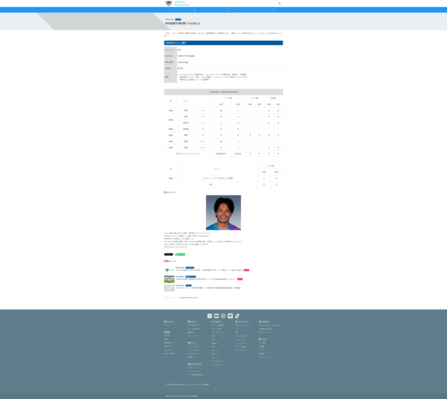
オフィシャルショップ (194, 371)
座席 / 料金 (191, 332)
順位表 (166, 339)
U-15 (213, 339)
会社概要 (261, 346)
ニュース (174, 297)
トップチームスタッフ (194, 350)
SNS (236, 332)
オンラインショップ (193, 367)
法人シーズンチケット (265, 332)
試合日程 (166, 335)
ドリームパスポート (193, 336)
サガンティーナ (239, 339)
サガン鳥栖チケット (193, 325)
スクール (214, 357)
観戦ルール (167, 346)
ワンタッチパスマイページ (243, 343)
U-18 (213, 336)
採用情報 (261, 353)
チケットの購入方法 (193, 329)
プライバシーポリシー (193, 384)
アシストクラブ (239, 350)
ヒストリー (262, 350)
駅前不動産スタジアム (170, 343)
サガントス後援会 (240, 346)
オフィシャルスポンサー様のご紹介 (269, 325)
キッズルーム (168, 350)
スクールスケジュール (218, 361)
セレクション (215, 350)
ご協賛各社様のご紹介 (265, 329)
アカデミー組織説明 (217, 325)
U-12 (213, 346)
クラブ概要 (262, 343)
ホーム (166, 297)
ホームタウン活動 (240, 336)
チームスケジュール (193, 353)
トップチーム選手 (193, 346)
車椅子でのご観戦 (169, 353)
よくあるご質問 (169, 384)
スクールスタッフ (217, 364)
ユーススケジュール (217, 332)
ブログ (237, 329)
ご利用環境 (205, 384)
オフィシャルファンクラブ (243, 325)
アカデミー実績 (216, 329)
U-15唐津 (214, 343)
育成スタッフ (215, 354)
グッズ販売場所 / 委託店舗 (195, 374)
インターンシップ (264, 357)
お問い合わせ (181, 384)
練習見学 (190, 357)
